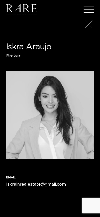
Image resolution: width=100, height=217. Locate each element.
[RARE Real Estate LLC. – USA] (21, 9)
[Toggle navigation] (89, 9)
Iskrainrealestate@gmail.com (36, 184)
